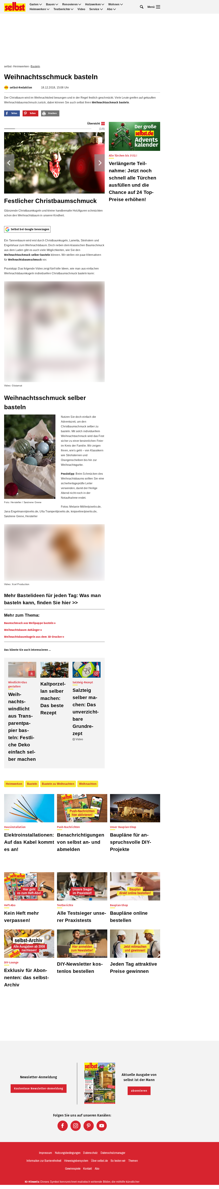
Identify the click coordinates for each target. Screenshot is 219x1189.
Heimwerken (38, 9)
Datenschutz (90, 1153)
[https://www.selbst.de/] (14, 7)
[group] (54, 172)
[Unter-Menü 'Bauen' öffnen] (56, 4)
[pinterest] (88, 1126)
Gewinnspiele (72, 1169)
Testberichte (62, 9)
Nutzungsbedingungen (68, 1153)
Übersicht (93, 123)
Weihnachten (87, 783)
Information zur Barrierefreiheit (44, 1161)
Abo (110, 9)
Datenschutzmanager (113, 1153)
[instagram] (75, 1126)
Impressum (45, 1153)
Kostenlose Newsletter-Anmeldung (38, 1088)
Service (94, 9)
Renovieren (70, 4)
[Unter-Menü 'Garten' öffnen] (40, 4)
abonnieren (139, 1090)
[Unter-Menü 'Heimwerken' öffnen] (48, 9)
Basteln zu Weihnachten (58, 783)
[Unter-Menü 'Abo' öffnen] (114, 9)
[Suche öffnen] (141, 7)
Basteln (35, 66)
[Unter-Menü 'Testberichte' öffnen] (72, 9)
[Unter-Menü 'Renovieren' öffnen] (79, 4)
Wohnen (113, 4)
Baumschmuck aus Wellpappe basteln (29, 623)
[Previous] (9, 162)
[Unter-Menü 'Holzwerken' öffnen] (102, 4)
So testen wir (118, 1161)
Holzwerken (93, 4)
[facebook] (62, 1126)
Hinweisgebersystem (76, 1161)
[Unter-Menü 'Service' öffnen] (101, 9)
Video (81, 9)
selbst (7, 66)
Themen (133, 1161)
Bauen (50, 4)
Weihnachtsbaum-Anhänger (22, 630)
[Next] (99, 162)
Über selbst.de (99, 1161)
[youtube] (101, 1126)
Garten (34, 4)
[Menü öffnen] (158, 7)
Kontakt (87, 1169)
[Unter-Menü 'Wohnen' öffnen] (121, 4)
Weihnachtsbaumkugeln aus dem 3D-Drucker (33, 636)
